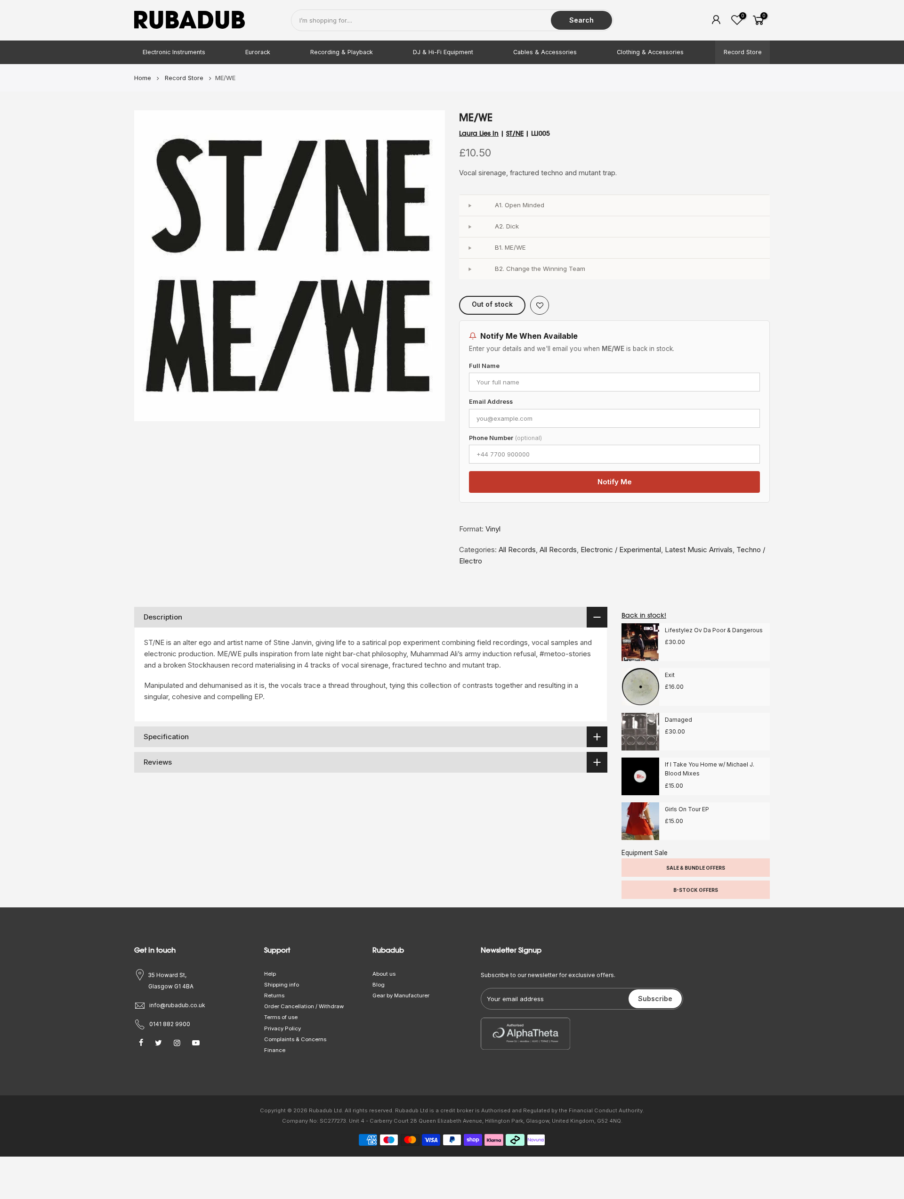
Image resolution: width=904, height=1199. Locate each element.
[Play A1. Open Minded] (469, 205)
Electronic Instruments (174, 52)
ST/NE (515, 133)
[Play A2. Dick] (469, 226)
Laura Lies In (479, 133)
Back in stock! (644, 615)
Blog (378, 984)
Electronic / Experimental (621, 549)
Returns (274, 995)
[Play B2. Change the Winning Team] (469, 269)
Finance (274, 1050)
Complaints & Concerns (295, 1039)
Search (581, 20)
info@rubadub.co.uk (177, 1005)
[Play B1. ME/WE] (469, 247)
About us (384, 974)
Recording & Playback (341, 52)
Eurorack (257, 52)
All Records (517, 549)
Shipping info (281, 984)
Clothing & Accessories (650, 52)
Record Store (743, 52)
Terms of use (281, 1017)
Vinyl (492, 528)
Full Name (484, 365)
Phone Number (505, 437)
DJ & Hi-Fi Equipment (443, 52)
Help (270, 974)
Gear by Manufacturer (400, 995)
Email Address (491, 401)
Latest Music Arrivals (699, 549)
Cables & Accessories (545, 52)
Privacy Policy (282, 1028)
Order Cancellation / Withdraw (304, 1006)
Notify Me (614, 481)
